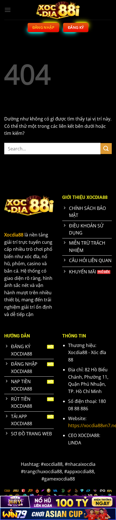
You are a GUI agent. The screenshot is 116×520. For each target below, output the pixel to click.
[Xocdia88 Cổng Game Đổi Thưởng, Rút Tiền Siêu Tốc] (58, 10)
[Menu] (7, 10)
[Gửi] (106, 148)
